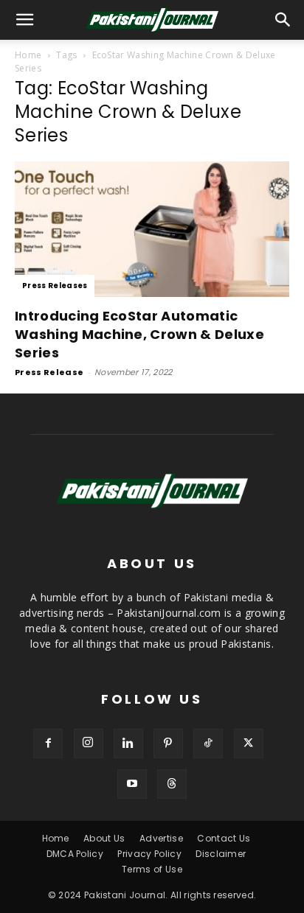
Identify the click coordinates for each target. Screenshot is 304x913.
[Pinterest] (168, 743)
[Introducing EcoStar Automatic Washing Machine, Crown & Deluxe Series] (152, 229)
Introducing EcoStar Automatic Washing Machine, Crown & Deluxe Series (139, 334)
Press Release (49, 372)
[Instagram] (88, 743)
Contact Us (223, 838)
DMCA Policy (75, 853)
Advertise (161, 838)
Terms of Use (152, 869)
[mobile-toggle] (25, 20)
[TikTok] (208, 743)
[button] (283, 20)
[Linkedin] (128, 743)
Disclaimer (221, 853)
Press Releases (54, 285)
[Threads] (172, 784)
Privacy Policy (149, 853)
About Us (104, 838)
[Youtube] (132, 784)
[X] (248, 743)
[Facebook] (48, 743)
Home (28, 55)
